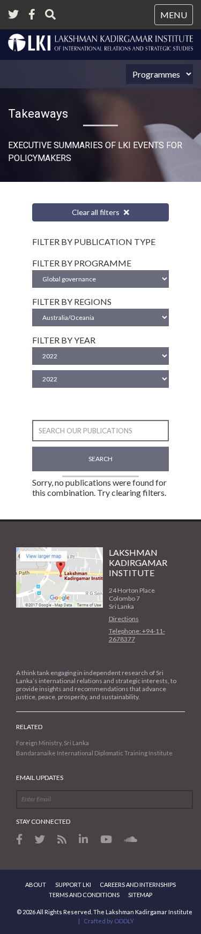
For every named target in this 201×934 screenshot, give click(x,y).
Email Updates (39, 778)
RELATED (29, 727)
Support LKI (73, 884)
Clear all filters (96, 212)
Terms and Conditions (84, 894)
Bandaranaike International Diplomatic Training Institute (94, 752)
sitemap (140, 894)
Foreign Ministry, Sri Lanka (52, 742)
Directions (124, 619)
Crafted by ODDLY (109, 920)
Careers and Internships (138, 884)
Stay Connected (43, 821)
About (35, 884)
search (100, 459)
